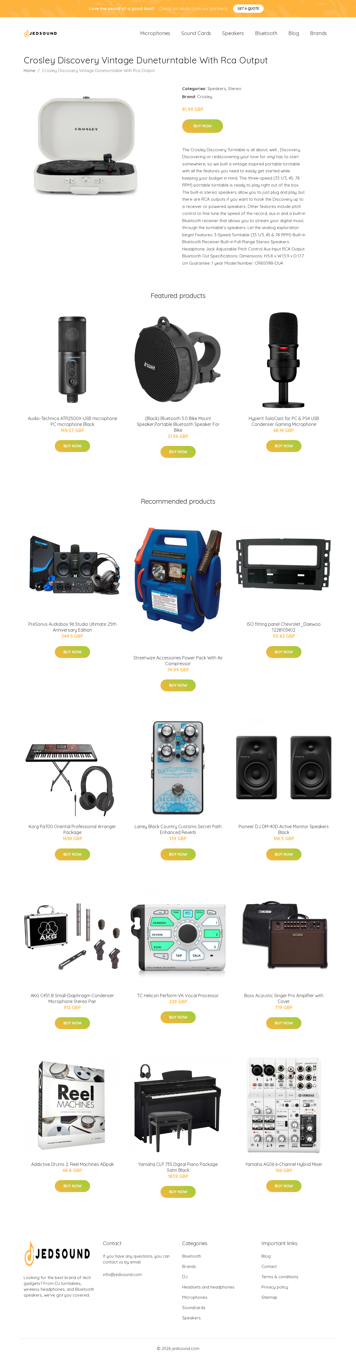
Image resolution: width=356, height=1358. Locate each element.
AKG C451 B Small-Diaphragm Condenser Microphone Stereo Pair (72, 998)
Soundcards (194, 1307)
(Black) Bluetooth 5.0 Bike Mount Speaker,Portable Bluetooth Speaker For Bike (178, 424)
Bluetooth (266, 33)
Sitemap (269, 1297)
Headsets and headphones (208, 1287)
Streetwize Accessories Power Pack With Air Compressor (178, 660)
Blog (293, 33)
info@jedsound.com (122, 1274)
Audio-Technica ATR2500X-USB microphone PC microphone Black (72, 421)
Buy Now (203, 125)
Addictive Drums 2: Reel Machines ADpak (72, 1164)
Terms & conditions (279, 1276)
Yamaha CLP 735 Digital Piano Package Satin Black (178, 1167)
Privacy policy (274, 1287)
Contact (269, 1266)
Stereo (234, 88)
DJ (184, 1276)
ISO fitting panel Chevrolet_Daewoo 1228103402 (284, 627)
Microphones (155, 33)
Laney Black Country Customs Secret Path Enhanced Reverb (178, 829)
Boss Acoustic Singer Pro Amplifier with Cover (283, 998)
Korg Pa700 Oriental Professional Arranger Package (72, 829)
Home (29, 70)
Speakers (233, 33)
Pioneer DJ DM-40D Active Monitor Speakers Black (284, 829)
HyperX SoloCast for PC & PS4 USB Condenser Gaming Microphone (284, 421)
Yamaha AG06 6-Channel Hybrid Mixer (283, 1164)
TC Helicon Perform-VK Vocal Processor (178, 995)
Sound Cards (196, 33)
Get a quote (248, 8)
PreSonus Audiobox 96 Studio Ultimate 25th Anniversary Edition (72, 627)
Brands (318, 33)
